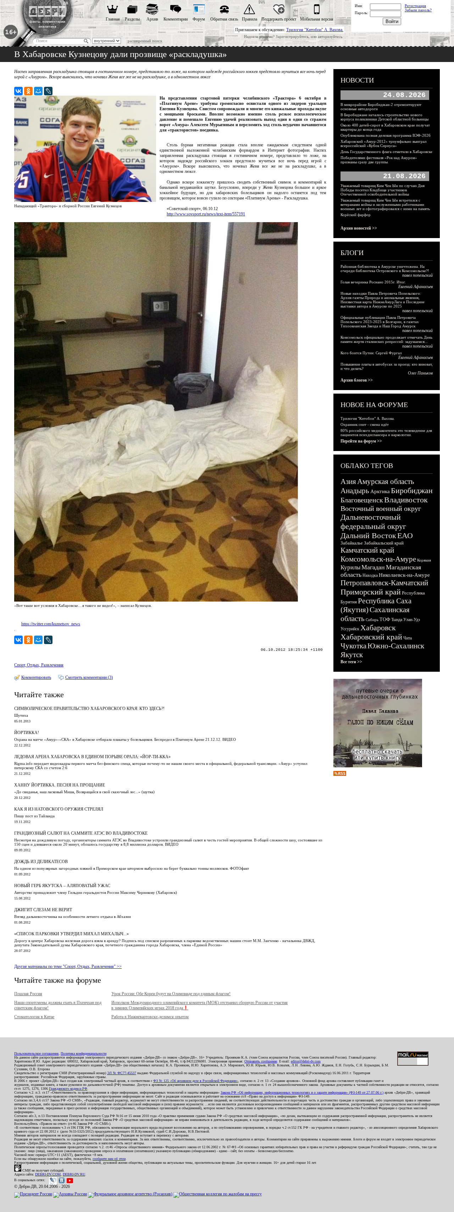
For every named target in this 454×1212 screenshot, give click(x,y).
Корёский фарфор (355, 215)
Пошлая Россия (28, 993)
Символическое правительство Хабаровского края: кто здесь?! (89, 708)
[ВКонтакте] (18, 91)
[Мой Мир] (38, 91)
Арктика (380, 491)
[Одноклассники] (28, 91)
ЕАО (405, 535)
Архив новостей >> (358, 228)
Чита (407, 638)
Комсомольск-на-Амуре (378, 559)
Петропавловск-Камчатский (384, 583)
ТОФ (385, 619)
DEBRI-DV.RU (74, 1174)
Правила (249, 19)
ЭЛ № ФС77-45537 (121, 1073)
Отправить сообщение (260, 1061)
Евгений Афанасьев (415, 286)
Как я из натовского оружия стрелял (58, 809)
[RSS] (339, 774)
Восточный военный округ (380, 508)
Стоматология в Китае (34, 1016)
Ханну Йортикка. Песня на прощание (59, 785)
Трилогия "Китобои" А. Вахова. (314, 29)
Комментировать (36, 677)
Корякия (424, 560)
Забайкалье (351, 543)
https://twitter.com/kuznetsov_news (50, 623)
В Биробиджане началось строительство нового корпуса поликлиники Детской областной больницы (384, 117)
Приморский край (370, 591)
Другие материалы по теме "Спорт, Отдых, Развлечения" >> (68, 966)
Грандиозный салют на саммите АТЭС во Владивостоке (81, 833)
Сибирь (372, 620)
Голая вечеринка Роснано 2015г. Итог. (373, 282)
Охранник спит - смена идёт (364, 424)
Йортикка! (26, 732)
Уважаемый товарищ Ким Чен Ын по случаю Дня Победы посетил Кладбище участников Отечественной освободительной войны (382, 190)
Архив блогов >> (356, 380)
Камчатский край (367, 550)
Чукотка (353, 646)
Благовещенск (361, 500)
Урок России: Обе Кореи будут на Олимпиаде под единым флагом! (171, 993)
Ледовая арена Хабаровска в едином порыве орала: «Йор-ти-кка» (92, 756)
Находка (370, 575)
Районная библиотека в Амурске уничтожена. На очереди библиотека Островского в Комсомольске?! (384, 268)
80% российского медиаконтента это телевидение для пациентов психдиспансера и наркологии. (386, 432)
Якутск (351, 654)
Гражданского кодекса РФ (68, 1088)
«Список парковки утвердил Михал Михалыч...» (71, 933)
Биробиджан (412, 490)
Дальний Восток (368, 535)
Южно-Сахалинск (395, 646)
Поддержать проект (278, 19)
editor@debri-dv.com (306, 1061)
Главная (113, 19)
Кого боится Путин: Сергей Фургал (371, 353)
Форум (199, 19)
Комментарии (176, 19)
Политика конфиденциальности (83, 1053)
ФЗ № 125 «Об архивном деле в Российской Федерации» (195, 1081)
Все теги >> (351, 661)
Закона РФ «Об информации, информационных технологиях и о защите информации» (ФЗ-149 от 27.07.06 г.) (302, 1092)
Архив (152, 19)
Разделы (132, 19)
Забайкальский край (384, 543)
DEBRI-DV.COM (48, 1174)
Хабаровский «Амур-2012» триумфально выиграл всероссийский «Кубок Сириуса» (383, 143)
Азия (348, 481)
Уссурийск (349, 628)
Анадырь (354, 490)
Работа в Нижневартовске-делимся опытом (150, 1016)
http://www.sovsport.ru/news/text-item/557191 (206, 214)
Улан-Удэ (411, 619)
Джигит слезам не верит (43, 909)
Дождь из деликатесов (41, 861)
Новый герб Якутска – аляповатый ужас (62, 885)
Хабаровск (378, 627)
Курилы (350, 567)
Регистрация (415, 6)
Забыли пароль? (418, 10)
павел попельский (417, 275)
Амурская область (385, 481)
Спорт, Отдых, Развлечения (38, 665)
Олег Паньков (420, 373)
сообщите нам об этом (109, 1159)
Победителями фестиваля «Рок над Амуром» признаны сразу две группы (378, 160)
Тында (396, 619)
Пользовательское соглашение (36, 1053)
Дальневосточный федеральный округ (373, 522)
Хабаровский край (371, 636)
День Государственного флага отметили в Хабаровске (386, 152)
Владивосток (406, 499)
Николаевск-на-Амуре (404, 575)
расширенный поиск (145, 41)
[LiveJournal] (48, 91)
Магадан (373, 567)
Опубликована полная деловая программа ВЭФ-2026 (385, 135)
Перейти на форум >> (361, 441)
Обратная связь (224, 19)
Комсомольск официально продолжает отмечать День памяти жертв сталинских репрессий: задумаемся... (386, 339)
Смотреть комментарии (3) (89, 677)
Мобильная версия (316, 19)
